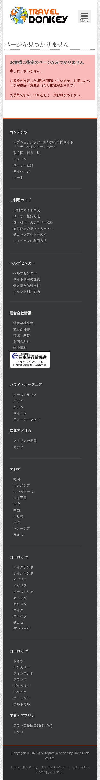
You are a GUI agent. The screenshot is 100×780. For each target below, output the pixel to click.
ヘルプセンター (25, 273)
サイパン (20, 413)
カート (18, 177)
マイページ (21, 171)
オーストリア (23, 592)
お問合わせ (21, 341)
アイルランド (23, 573)
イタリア (20, 586)
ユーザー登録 (23, 165)
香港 (16, 522)
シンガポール (23, 492)
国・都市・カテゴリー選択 (33, 222)
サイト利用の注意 (26, 279)
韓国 (16, 479)
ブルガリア (21, 686)
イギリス (20, 579)
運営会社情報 (23, 323)
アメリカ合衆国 (25, 441)
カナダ (18, 447)
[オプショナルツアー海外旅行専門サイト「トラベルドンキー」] (39, 15)
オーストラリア (25, 395)
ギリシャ (20, 604)
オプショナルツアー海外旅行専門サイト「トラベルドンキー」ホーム (43, 144)
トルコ (18, 732)
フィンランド (23, 673)
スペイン (20, 616)
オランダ (20, 598)
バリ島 (18, 516)
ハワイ (18, 401)
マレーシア (21, 528)
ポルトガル (21, 704)
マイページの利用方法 (30, 241)
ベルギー (20, 692)
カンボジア (21, 486)
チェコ (18, 622)
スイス (18, 610)
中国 (16, 510)
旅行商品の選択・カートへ (33, 228)
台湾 (16, 504)
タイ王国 (20, 498)
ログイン (20, 159)
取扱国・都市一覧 (26, 153)
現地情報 (20, 348)
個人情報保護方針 (26, 285)
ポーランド (21, 698)
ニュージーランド (26, 419)
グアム (18, 407)
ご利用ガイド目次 (26, 210)
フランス (20, 679)
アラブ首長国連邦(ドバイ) (32, 726)
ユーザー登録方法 (26, 216)
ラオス (18, 535)
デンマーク (21, 629)
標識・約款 (21, 335)
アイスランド (23, 567)
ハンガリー (21, 667)
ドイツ (18, 661)
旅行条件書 (21, 329)
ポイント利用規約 (26, 292)
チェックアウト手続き (30, 234)
